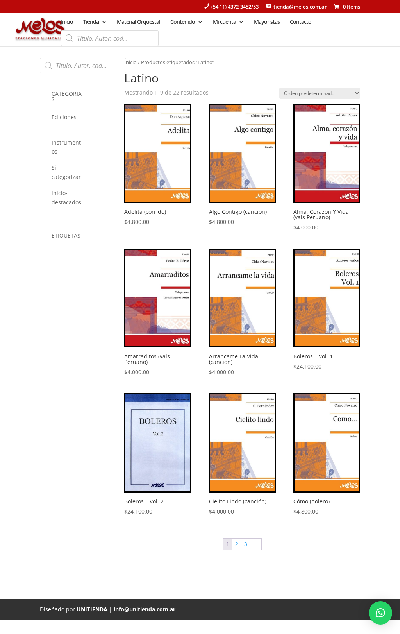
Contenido (182, 22)
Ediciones (64, 117)
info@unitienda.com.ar (144, 609)
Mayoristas (267, 22)
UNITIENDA (92, 609)
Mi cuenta (224, 22)
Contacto (300, 22)
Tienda (91, 22)
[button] (380, 613)
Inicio (67, 22)
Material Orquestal (138, 22)
